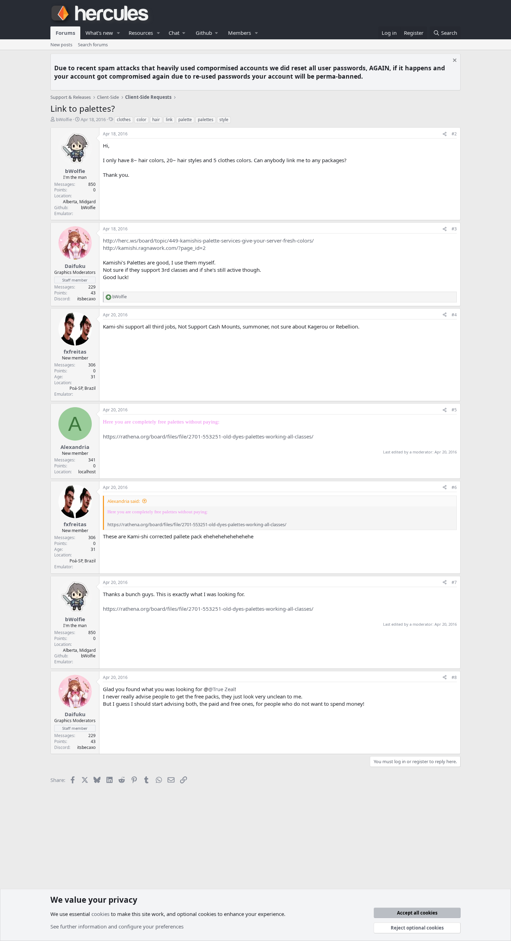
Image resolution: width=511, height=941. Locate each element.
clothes (124, 119)
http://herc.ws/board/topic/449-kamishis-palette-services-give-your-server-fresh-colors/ (208, 240)
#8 (454, 677)
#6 (454, 487)
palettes (205, 119)
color (141, 119)
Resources (141, 32)
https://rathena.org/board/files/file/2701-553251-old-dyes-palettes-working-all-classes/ (208, 436)
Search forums (93, 44)
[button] (118, 32)
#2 (454, 134)
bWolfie (64, 119)
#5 (454, 410)
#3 (454, 229)
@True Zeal (221, 689)
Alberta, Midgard (79, 202)
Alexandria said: (123, 501)
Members (239, 32)
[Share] (444, 134)
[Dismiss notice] (454, 61)
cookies (100, 913)
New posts (61, 44)
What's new (99, 32)
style (223, 119)
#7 (454, 582)
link (169, 119)
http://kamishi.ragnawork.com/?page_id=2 (154, 247)
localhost (87, 472)
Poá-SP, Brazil (83, 388)
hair (156, 119)
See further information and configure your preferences (117, 926)
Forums (65, 32)
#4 (454, 315)
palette (185, 119)
